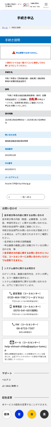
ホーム (5, 27)
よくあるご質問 (9, 385)
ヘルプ (5, 379)
